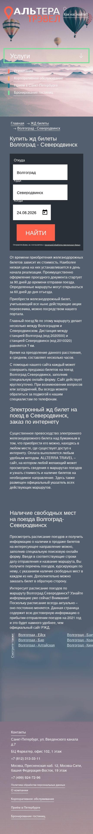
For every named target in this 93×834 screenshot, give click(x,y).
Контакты (18, 732)
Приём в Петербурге (25, 807)
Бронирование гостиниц (33, 92)
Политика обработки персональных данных (38, 785)
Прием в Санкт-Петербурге (36, 85)
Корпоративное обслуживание (38, 78)
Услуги (20, 55)
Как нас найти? (76, 14)
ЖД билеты (40, 123)
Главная (17, 123)
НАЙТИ (36, 232)
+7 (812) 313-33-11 (25, 758)
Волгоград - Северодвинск (38, 128)
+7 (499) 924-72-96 (25, 777)
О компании (23, 70)
